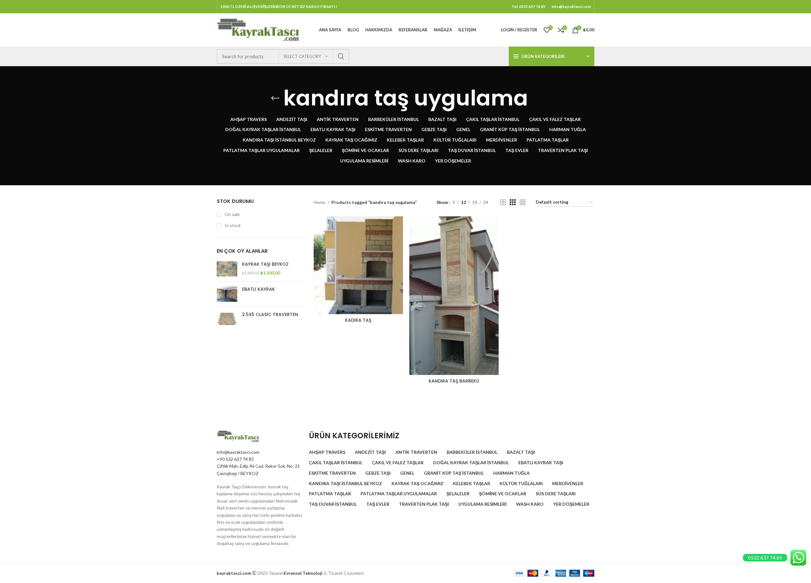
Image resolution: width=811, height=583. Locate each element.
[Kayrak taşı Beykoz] (227, 269)
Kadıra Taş (358, 320)
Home (320, 202)
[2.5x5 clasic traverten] (227, 319)
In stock (232, 225)
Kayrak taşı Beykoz (265, 264)
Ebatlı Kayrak (258, 289)
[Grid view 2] (503, 202)
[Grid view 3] (513, 202)
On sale (232, 214)
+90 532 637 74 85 (235, 459)
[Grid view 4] (523, 202)
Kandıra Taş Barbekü (454, 381)
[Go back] (275, 98)
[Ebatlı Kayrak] (227, 294)
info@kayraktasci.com (238, 452)
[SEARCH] (341, 56)
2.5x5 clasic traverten (270, 315)
